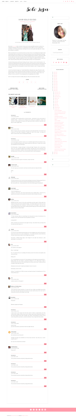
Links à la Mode (57, 120)
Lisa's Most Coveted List (59, 134)
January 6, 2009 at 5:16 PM (15, 189)
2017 (55, 78)
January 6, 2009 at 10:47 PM (15, 287)
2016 (55, 79)
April (56, 104)
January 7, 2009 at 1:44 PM (15, 323)
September (57, 96)
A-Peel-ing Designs (58, 110)
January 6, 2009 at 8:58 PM (15, 214)
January (56, 108)
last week (14, 46)
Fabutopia (13, 177)
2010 (55, 89)
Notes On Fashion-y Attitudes (60, 111)
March (56, 105)
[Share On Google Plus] (27, 82)
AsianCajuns (13, 188)
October (56, 95)
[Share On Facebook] (23, 82)
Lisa (12, 244)
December (57, 92)
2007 (55, 153)
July (55, 99)
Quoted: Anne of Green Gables (60, 149)
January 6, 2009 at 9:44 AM (15, 116)
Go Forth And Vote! (58, 139)
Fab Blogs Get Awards (59, 116)
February (56, 107)
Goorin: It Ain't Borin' (59, 142)
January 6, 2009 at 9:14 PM (15, 230)
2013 (55, 84)
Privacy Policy (16, 415)
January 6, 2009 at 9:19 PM (15, 279)
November (57, 93)
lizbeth (12, 229)
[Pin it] (31, 82)
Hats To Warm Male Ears (59, 127)
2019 (55, 75)
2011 (55, 87)
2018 (55, 76)
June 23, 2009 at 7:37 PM (14, 356)
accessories (22, 21)
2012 (55, 85)
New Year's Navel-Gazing (59, 150)
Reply (45, 124)
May (55, 102)
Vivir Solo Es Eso (58, 144)
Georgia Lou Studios (25, 415)
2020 (55, 73)
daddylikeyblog (14, 346)
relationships (31, 21)
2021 (55, 72)
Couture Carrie (14, 164)
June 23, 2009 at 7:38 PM (14, 373)
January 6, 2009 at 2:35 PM (15, 166)
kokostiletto (13, 212)
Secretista (13, 297)
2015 (55, 81)
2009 (55, 90)
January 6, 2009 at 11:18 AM (15, 157)
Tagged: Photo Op (58, 132)
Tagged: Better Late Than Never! (61, 141)
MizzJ (12, 127)
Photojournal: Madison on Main (60, 131)
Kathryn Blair (13, 331)
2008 (55, 152)
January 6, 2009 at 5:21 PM (15, 200)
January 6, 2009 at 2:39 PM (15, 178)
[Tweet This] (19, 82)
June (56, 101)
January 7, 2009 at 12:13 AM (15, 298)
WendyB (12, 156)
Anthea (12, 199)
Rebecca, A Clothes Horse (16, 286)
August (56, 98)
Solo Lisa (12, 415)
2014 (55, 82)
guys (27, 21)
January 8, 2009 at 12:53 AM (15, 348)
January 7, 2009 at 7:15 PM (15, 333)
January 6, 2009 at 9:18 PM (15, 245)
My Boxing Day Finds (58, 146)
